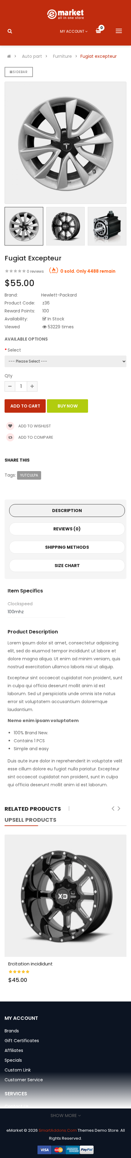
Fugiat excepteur (98, 56)
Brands (12, 1031)
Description (67, 510)
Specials (13, 1060)
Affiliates (14, 1050)
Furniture (62, 56)
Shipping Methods (67, 547)
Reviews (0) (67, 529)
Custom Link (18, 1070)
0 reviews (35, 271)
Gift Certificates (22, 1041)
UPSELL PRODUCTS (30, 820)
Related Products (33, 809)
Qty (8, 376)
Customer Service (24, 1080)
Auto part (32, 56)
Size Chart (67, 565)
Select (14, 350)
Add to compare (35, 437)
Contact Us (17, 1106)
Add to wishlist (34, 426)
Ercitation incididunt (30, 964)
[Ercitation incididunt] (65, 896)
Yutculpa (29, 475)
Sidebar (20, 72)
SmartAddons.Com (58, 1130)
